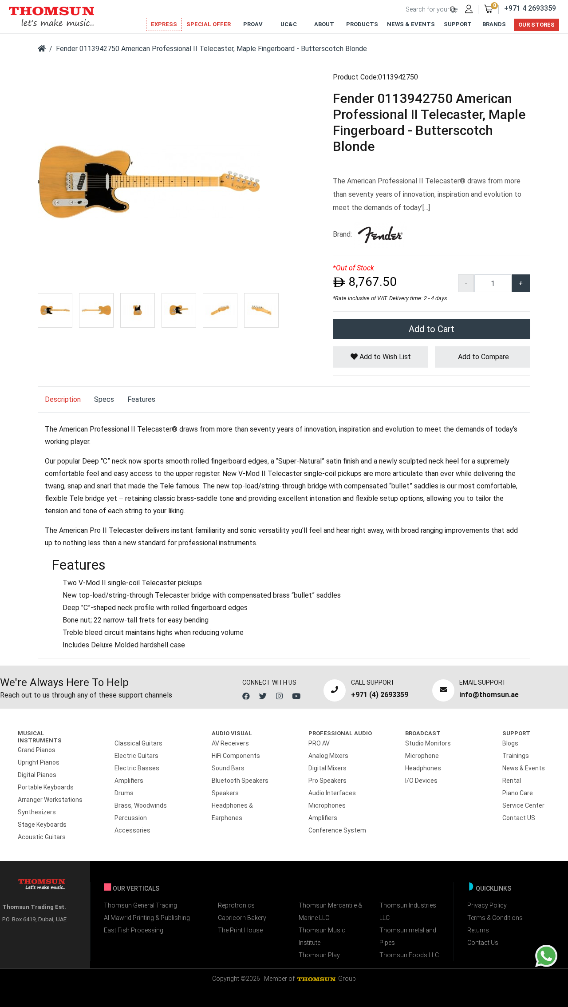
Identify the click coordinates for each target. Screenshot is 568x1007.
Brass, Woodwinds (140, 805)
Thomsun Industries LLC (407, 911)
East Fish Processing (133, 930)
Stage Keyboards (42, 824)
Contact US (518, 817)
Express (164, 24)
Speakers (225, 793)
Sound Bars (228, 768)
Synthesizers (37, 812)
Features (141, 399)
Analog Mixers (328, 755)
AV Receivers (230, 743)
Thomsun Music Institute (322, 936)
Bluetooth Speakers (240, 780)
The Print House (240, 930)
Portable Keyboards (46, 787)
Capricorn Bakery (242, 917)
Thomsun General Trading (140, 905)
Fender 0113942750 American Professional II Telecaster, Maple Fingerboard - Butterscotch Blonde (211, 48)
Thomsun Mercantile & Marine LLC (330, 911)
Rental (511, 780)
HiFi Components (236, 755)
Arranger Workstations (50, 799)
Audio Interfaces (332, 793)
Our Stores (536, 24)
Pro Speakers (327, 780)
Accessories (132, 830)
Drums (124, 793)
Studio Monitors (428, 743)
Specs (104, 399)
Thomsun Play (319, 955)
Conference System (337, 830)
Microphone (422, 755)
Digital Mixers (327, 768)
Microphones (327, 805)
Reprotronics (236, 905)
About (324, 24)
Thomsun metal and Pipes (407, 936)
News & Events (411, 24)
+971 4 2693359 (530, 8)
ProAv (253, 24)
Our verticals (136, 888)
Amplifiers (128, 780)
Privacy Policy (487, 905)
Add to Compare (482, 357)
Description (63, 399)
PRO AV (319, 743)
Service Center (523, 805)
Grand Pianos (36, 749)
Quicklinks (493, 888)
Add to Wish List (384, 357)
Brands (494, 24)
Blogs (510, 743)
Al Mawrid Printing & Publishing (147, 917)
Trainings (515, 755)
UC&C (288, 24)
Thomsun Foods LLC (409, 955)
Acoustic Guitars (42, 836)
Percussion (130, 817)
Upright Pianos (38, 762)
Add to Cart (431, 329)
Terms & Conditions (495, 917)
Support (458, 24)
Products (362, 24)
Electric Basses (136, 768)
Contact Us (482, 942)
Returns (478, 930)
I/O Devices (421, 780)
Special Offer (208, 24)
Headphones (423, 768)
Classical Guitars (138, 743)
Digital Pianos (37, 774)
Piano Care (517, 793)
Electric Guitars (136, 755)
